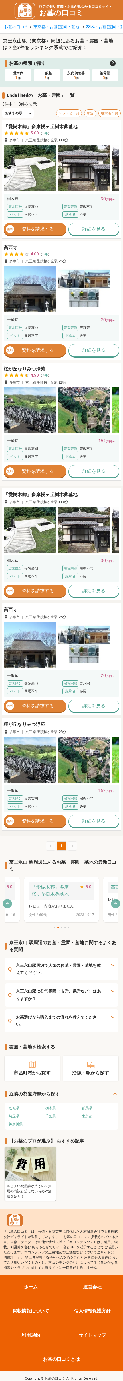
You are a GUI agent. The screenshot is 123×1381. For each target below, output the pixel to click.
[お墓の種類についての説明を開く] (112, 63)
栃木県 (50, 1108)
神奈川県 (16, 1124)
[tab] (18, 75)
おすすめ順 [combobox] (14, 113)
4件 (45, 375)
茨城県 (14, 1108)
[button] (30, 168)
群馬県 (87, 1108)
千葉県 (50, 1116)
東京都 (87, 1116)
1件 (45, 133)
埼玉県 (14, 1116)
